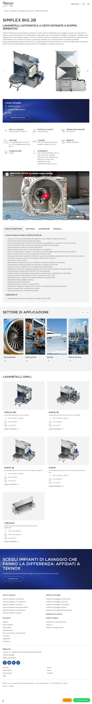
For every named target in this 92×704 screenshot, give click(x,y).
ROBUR (52, 468)
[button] (4, 71)
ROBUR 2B (9, 468)
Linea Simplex (13, 103)
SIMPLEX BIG (10, 412)
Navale (50, 357)
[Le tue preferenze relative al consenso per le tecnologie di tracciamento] (3, 701)
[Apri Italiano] (80, 4)
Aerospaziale (10, 357)
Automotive (30, 357)
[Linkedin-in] (14, 663)
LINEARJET (9, 523)
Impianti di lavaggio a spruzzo (21, 11)
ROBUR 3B (54, 412)
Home (6, 11)
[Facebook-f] (5, 663)
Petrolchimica (75, 357)
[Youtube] (9, 663)
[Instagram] (18, 663)
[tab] (13, 229)
